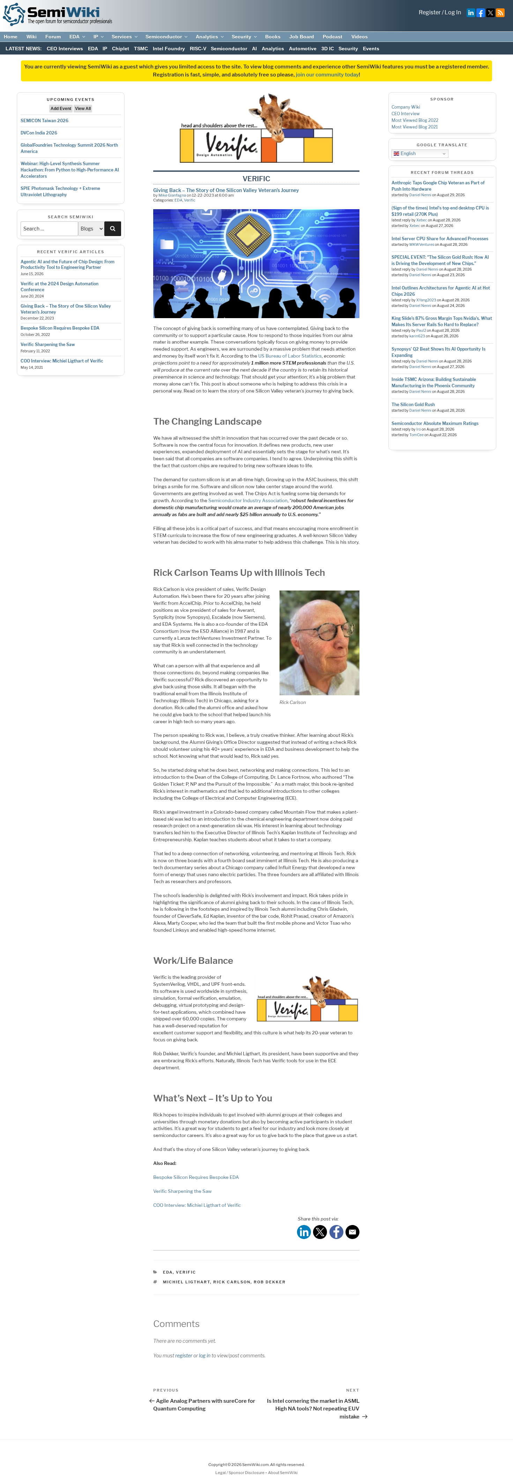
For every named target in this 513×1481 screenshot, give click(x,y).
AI (254, 48)
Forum (53, 36)
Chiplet (120, 48)
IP (96, 36)
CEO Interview (406, 113)
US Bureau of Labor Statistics (290, 356)
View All (83, 108)
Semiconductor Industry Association (248, 500)
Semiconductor (164, 36)
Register (430, 12)
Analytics (207, 36)
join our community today (327, 75)
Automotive (303, 48)
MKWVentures (421, 244)
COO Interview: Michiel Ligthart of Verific (62, 361)
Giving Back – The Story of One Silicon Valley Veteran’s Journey (226, 190)
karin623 (417, 336)
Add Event (61, 108)
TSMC (141, 48)
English (407, 153)
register (183, 1355)
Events (371, 48)
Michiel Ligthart (186, 1282)
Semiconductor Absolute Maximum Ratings (435, 423)
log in (204, 1355)
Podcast (332, 36)
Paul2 (421, 330)
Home (10, 36)
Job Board (301, 36)
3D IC (327, 48)
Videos (359, 36)
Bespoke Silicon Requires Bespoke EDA (60, 328)
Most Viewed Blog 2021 (415, 127)
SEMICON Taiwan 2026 (44, 120)
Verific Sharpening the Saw (48, 344)
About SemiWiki (283, 1472)
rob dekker (270, 1282)
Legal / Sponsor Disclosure (240, 1472)
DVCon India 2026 (39, 132)
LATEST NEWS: (24, 48)
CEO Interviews (65, 48)
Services (122, 36)
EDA (74, 36)
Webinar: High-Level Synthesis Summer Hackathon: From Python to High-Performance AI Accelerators (70, 170)
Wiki (32, 36)
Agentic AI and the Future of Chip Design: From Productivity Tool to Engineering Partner (67, 264)
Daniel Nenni (420, 195)
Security (241, 36)
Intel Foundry (169, 48)
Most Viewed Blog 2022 (415, 120)
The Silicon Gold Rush (413, 404)
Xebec (421, 220)
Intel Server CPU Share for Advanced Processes (440, 238)
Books (273, 36)
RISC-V (198, 48)
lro (418, 429)
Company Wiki (406, 107)
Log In (453, 12)
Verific (189, 200)
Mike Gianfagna (172, 195)
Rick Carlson (232, 1282)
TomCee (416, 435)
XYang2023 (426, 300)
